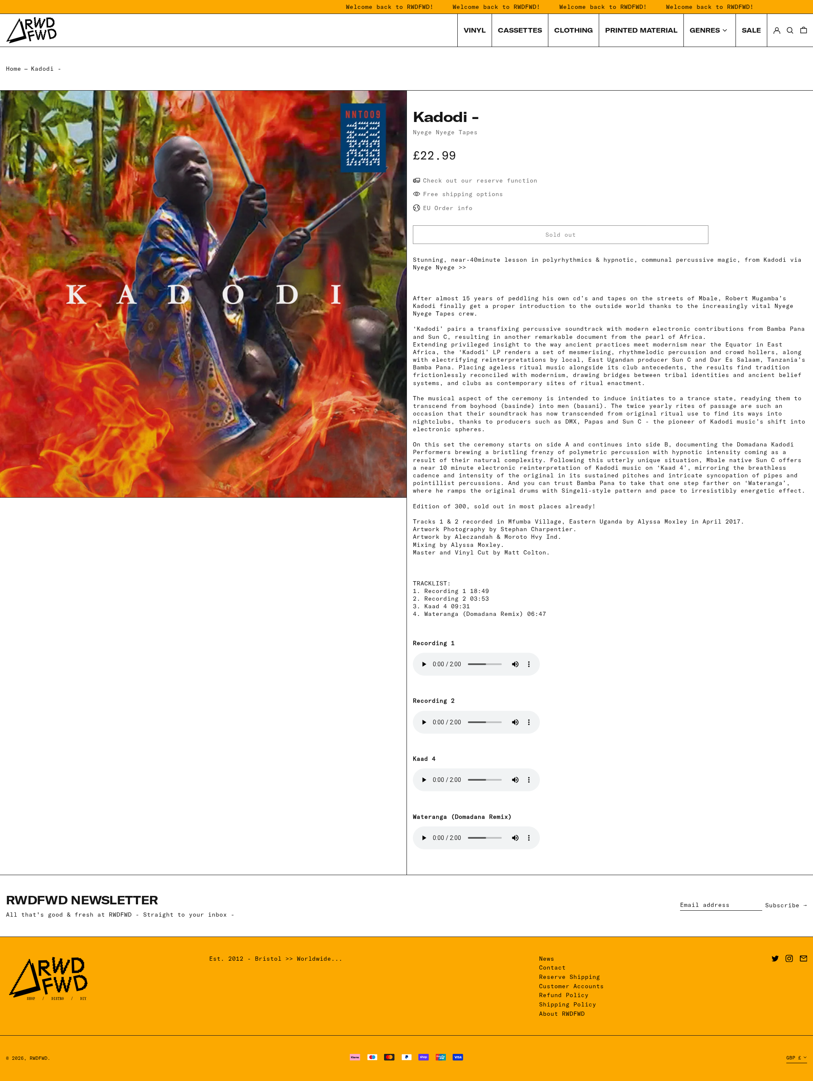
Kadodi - (46, 68)
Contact (552, 967)
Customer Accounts (571, 986)
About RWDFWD (562, 1013)
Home (13, 68)
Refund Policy (564, 995)
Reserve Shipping (569, 977)
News (546, 958)
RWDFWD (38, 1058)
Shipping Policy (567, 1004)
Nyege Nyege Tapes (445, 132)
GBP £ (793, 1058)
